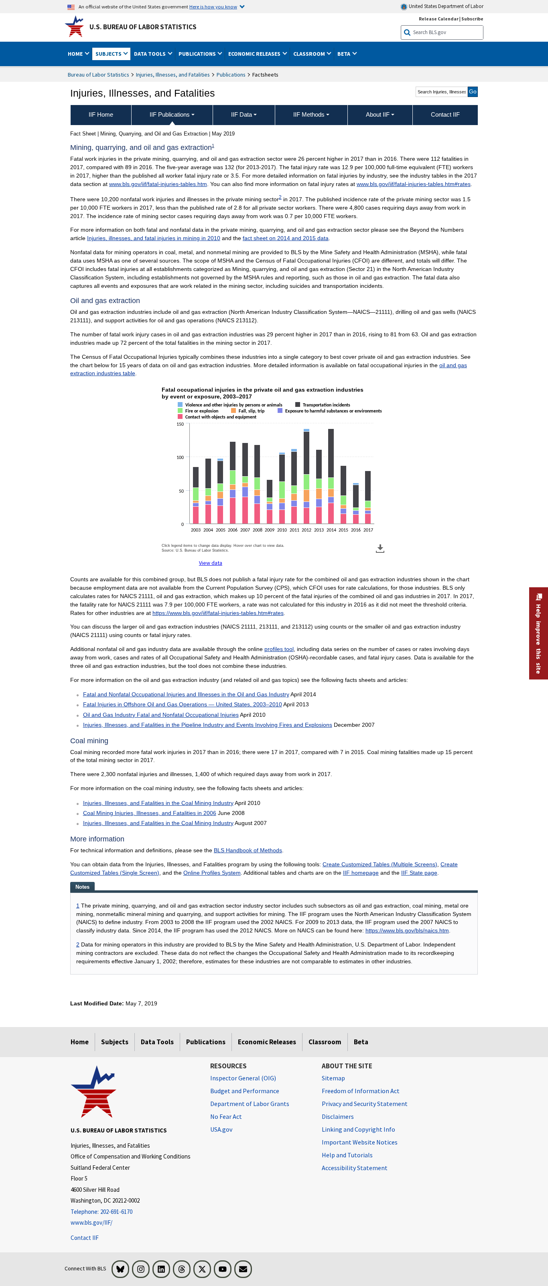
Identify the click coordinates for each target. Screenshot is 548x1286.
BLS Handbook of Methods (248, 850)
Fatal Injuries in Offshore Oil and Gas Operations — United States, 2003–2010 (182, 704)
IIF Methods (309, 114)
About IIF (378, 114)
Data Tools (157, 1041)
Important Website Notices (360, 1142)
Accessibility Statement (355, 1168)
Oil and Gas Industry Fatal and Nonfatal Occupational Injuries (161, 715)
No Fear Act (226, 1116)
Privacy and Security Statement (365, 1104)
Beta (361, 1041)
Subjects (114, 1041)
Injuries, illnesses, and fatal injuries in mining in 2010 (153, 238)
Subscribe (472, 19)
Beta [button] (344, 53)
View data (210, 562)
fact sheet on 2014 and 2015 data (286, 238)
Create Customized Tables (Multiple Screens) (380, 864)
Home (80, 1041)
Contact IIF (85, 1238)
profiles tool (279, 649)
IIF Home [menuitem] (101, 114)
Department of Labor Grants (249, 1104)
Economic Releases (267, 1041)
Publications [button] (198, 53)
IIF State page (419, 872)
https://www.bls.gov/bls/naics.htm (407, 930)
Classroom (325, 1041)
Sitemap (333, 1078)
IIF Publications (170, 114)
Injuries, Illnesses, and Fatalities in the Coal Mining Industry (158, 803)
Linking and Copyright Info (358, 1129)
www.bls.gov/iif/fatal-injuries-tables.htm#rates (414, 184)
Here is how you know (213, 6)
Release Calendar (439, 19)
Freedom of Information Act (361, 1091)
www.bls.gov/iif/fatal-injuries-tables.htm (158, 184)
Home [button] (76, 53)
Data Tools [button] (150, 53)
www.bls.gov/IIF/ (91, 1222)
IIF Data (241, 114)
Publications (231, 74)
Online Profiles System (212, 872)
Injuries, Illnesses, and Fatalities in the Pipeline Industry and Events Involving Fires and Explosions (207, 725)
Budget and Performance (244, 1091)
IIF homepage (361, 872)
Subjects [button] (109, 53)
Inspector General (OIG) (243, 1078)
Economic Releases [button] (255, 53)
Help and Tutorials (347, 1155)
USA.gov (221, 1129)
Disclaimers (338, 1116)
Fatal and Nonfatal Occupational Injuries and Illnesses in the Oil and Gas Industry (186, 694)
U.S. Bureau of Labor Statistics (143, 26)
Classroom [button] (309, 53)
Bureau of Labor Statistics (98, 74)
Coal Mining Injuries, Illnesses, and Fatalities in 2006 (149, 813)
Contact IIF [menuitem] (445, 114)
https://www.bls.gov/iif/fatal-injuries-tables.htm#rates (218, 613)
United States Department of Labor (445, 6)
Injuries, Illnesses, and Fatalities (173, 74)
